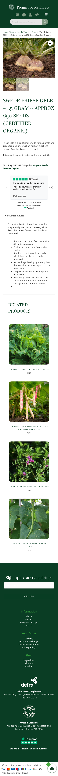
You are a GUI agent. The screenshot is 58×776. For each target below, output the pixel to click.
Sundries (29, 666)
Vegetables (28, 660)
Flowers (29, 663)
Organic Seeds (16, 32)
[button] (50, 43)
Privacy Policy (29, 647)
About (29, 616)
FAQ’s (29, 625)
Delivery (29, 638)
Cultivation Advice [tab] (14, 215)
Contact (29, 619)
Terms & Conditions (29, 644)
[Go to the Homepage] (29, 7)
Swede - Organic (31, 32)
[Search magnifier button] (45, 22)
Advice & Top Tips (29, 622)
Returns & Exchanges (29, 641)
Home (5, 32)
